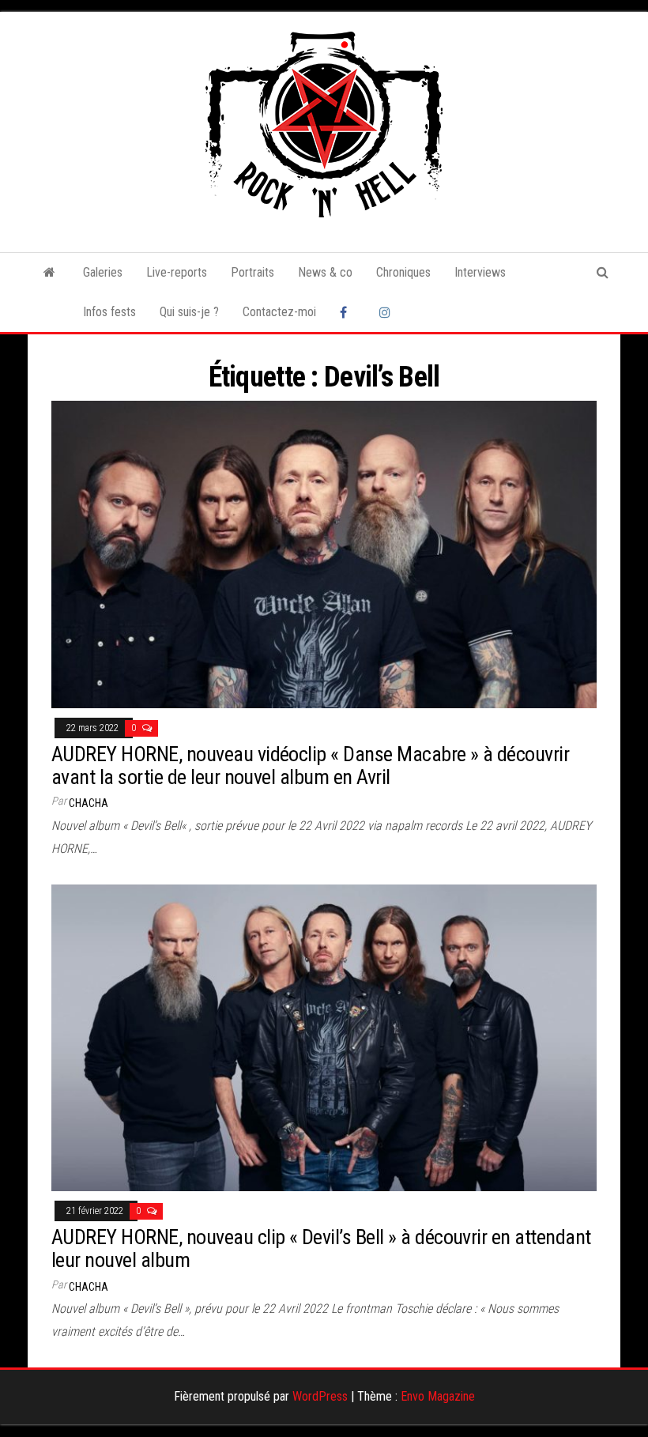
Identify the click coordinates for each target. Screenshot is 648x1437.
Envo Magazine (438, 1396)
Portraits (252, 272)
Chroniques (403, 272)
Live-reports (176, 272)
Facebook (347, 312)
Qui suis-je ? (189, 311)
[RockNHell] (49, 272)
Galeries (102, 272)
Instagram (387, 312)
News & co (325, 272)
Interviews (480, 272)
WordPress (320, 1396)
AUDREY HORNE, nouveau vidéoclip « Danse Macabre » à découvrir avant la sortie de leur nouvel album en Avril (310, 765)
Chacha (88, 803)
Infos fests (109, 311)
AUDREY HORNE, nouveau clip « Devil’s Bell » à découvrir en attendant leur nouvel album (321, 1248)
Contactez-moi (279, 311)
